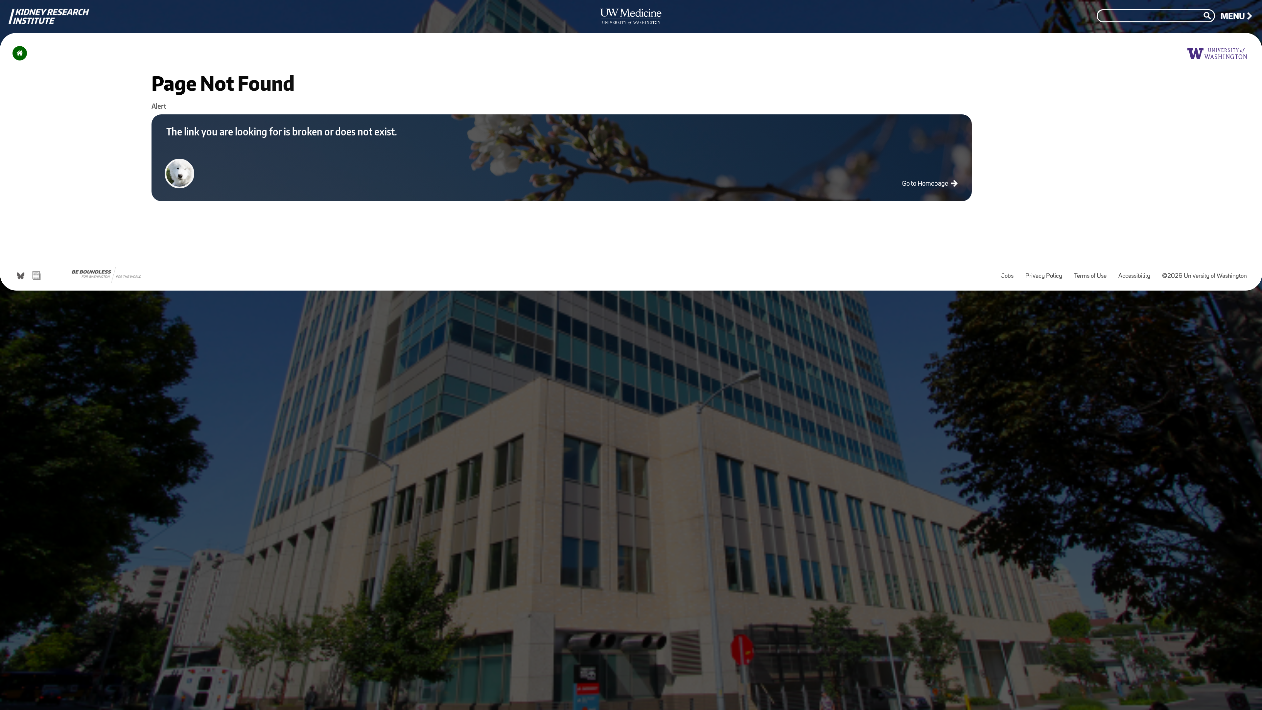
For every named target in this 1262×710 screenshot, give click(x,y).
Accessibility (1137, 273)
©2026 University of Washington (1204, 276)
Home (18, 58)
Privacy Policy (1046, 273)
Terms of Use (1093, 273)
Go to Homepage (925, 183)
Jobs (1010, 273)
